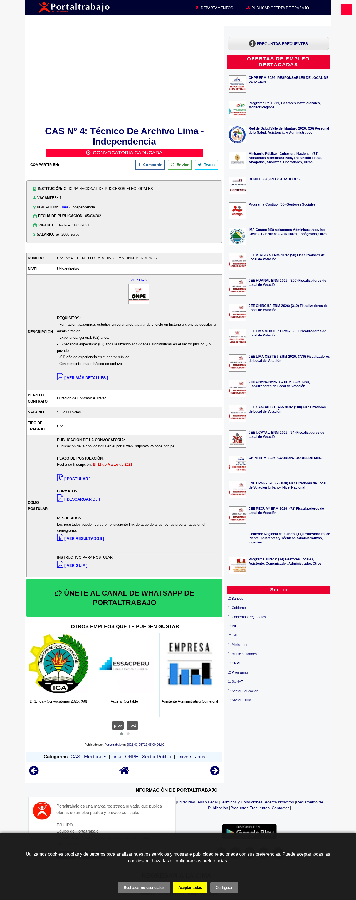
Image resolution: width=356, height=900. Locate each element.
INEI (235, 626)
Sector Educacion (245, 691)
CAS (75, 756)
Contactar (280, 808)
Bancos (237, 599)
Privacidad (186, 802)
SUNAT (237, 682)
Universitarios (190, 756)
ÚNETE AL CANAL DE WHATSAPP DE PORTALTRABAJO (128, 598)
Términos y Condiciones (241, 802)
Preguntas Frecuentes (250, 808)
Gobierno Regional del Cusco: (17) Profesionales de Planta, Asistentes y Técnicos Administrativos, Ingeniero (289, 538)
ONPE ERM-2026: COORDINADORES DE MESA (286, 458)
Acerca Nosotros (279, 802)
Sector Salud (241, 700)
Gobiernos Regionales (249, 617)
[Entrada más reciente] (33, 773)
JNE (235, 635)
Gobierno (239, 608)
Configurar (224, 888)
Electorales (95, 756)
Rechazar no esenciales (144, 888)
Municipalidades (244, 654)
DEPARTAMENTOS (216, 8)
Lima (64, 207)
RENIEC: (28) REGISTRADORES (274, 179)
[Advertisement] (124, 75)
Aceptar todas (190, 888)
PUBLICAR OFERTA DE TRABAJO (279, 8)
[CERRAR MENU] (346, 9)
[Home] (124, 773)
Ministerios (240, 645)
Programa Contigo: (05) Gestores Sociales (282, 204)
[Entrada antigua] (214, 773)
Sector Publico (157, 756)
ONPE (131, 756)
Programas (240, 672)
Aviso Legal (207, 802)
